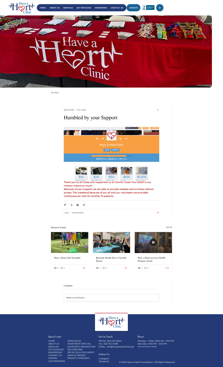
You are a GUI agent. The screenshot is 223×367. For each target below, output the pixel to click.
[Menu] (159, 7)
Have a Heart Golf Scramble (67, 257)
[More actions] (157, 109)
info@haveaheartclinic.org (120, 346)
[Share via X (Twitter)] (71, 205)
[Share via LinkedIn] (77, 205)
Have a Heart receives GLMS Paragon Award (151, 259)
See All (169, 227)
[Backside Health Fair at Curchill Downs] (111, 242)
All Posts (55, 92)
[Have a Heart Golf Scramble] (69, 242)
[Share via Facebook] (65, 205)
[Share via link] (84, 205)
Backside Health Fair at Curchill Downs (111, 259)
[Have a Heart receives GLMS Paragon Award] (153, 242)
